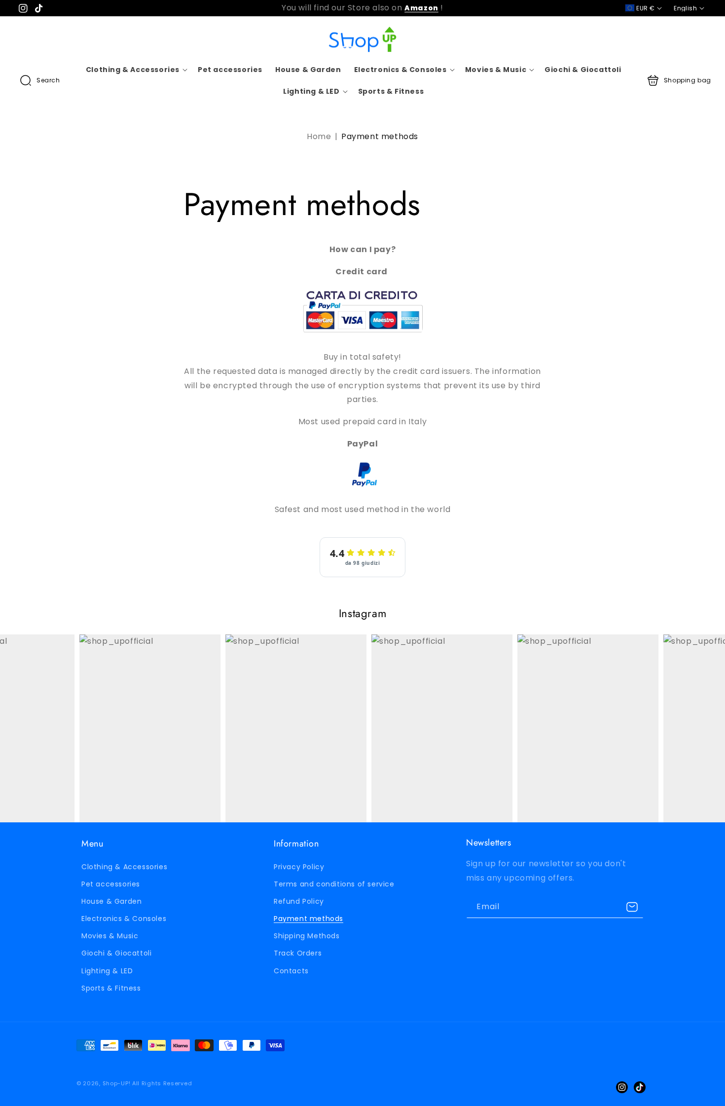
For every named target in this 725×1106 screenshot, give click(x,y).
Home (319, 136)
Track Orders (298, 953)
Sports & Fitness (111, 988)
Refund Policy (299, 901)
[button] (40, 80)
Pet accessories (110, 884)
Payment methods (308, 918)
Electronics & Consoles (123, 918)
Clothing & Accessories (124, 867)
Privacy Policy (299, 867)
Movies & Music (109, 936)
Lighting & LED (107, 971)
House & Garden (111, 901)
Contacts (291, 971)
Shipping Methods (307, 936)
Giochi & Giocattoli (116, 953)
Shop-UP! (117, 1083)
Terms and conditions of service (334, 884)
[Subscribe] (632, 907)
